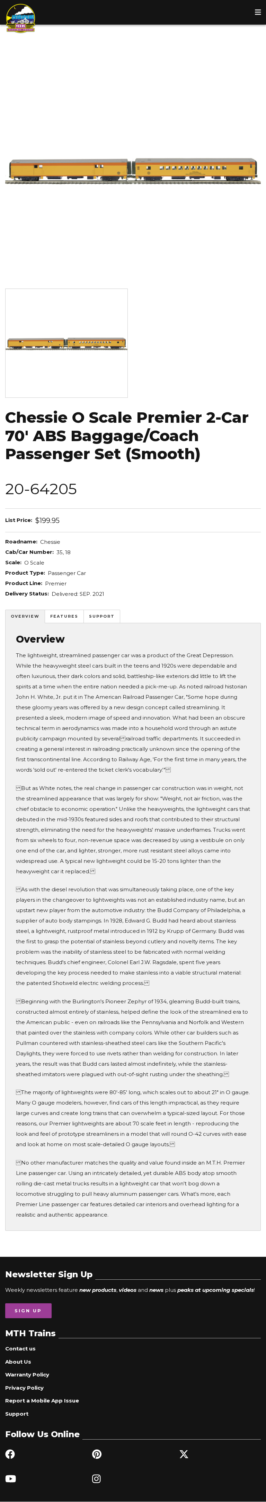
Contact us (20, 1348)
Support (102, 616)
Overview (25, 616)
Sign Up (28, 1310)
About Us (18, 1361)
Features (64, 616)
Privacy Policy (24, 1387)
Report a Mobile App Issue (42, 1400)
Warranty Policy (27, 1374)
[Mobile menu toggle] (258, 12)
